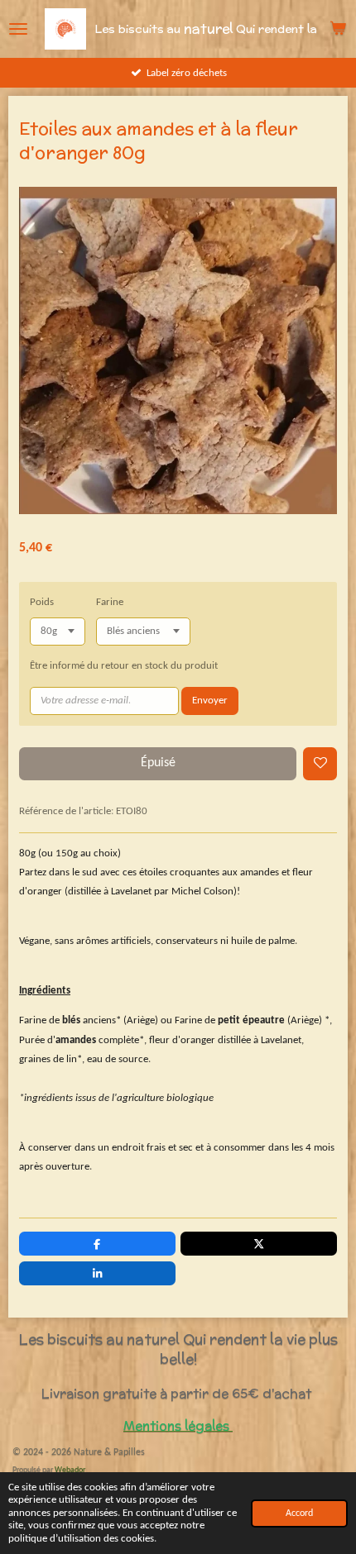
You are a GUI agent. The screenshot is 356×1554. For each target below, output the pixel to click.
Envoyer (210, 700)
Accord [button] (299, 1513)
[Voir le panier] (338, 29)
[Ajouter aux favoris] (320, 764)
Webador (70, 1470)
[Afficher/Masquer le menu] (18, 29)
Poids (42, 602)
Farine (109, 602)
